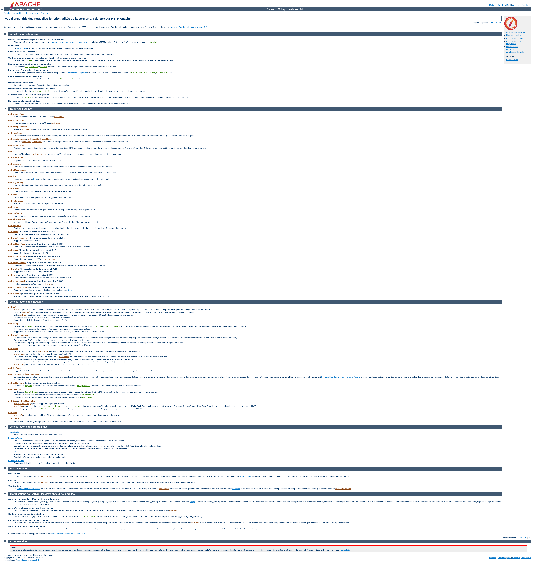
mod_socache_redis (17, 287)
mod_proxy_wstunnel (18, 238)
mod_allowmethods (17, 170)
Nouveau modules (513, 35)
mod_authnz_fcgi (16, 244)
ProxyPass (30, 326)
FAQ (509, 5)
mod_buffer (13, 189)
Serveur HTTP (18, 13)
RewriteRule (31, 392)
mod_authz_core (16, 383)
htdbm (21, 461)
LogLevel (29, 60)
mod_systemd (14, 294)
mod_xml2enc (14, 226)
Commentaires (512, 60)
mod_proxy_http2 (16, 256)
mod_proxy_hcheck (17, 263)
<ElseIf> (33, 67)
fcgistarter (14, 432)
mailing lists (345, 550)
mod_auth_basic (16, 419)
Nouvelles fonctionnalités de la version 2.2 (188, 27)
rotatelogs (13, 452)
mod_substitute (40, 154)
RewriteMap (86, 397)
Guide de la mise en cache (28, 488)
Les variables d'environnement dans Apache (340, 377)
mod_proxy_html (16, 145)
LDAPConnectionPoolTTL (54, 406)
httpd (192, 502)
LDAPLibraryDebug (50, 409)
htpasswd (12, 461)
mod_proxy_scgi (16, 120)
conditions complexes (77, 73)
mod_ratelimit (15, 201)
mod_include (14, 368)
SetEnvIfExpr (135, 73)
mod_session (14, 164)
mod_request (14, 207)
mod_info (12, 413)
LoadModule (152, 42)
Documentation (32, 13)
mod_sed (12, 152)
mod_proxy (59, 117)
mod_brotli (13, 269)
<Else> (43, 67)
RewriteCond (149, 73)
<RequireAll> (83, 386)
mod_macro (13, 232)
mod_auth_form (15, 158)
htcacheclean (15, 438)
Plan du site (526, 5)
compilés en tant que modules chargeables (69, 42)
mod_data (12, 195)
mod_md (11, 275)
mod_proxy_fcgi (16, 114)
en (491, 23)
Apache (7, 13)
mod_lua (12, 176)
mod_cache (13, 349)
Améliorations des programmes (513, 42)
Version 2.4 (45, 13)
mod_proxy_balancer (32, 142)
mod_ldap (12, 401)
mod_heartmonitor (17, 139)
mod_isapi (36, 374)
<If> (166, 73)
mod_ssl (12, 307)
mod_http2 (13, 250)
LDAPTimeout (75, 406)
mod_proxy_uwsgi (16, 281)
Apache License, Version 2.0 (27, 560)
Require (28, 386)
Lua (35, 179)
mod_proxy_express (17, 127)
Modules (492, 5)
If (26, 67)
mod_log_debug (15, 182)
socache (236, 488)
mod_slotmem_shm (16, 219)
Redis (69, 290)
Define (28, 97)
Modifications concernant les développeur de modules (517, 51)
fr (496, 23)
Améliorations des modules (517, 38)
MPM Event (22, 48)
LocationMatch (112, 326)
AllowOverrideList (41, 91)
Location (97, 326)
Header (159, 73)
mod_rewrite (14, 389)
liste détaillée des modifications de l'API (67, 533)
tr (500, 23)
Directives (502, 5)
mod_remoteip (15, 133)
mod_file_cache (343, 489)
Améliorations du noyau (515, 32)
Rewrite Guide (245, 476)
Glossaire (516, 5)
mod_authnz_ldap (26, 401)
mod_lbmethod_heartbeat (39, 139)
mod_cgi (12, 374)
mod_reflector (15, 213)
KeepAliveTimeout (64, 79)
